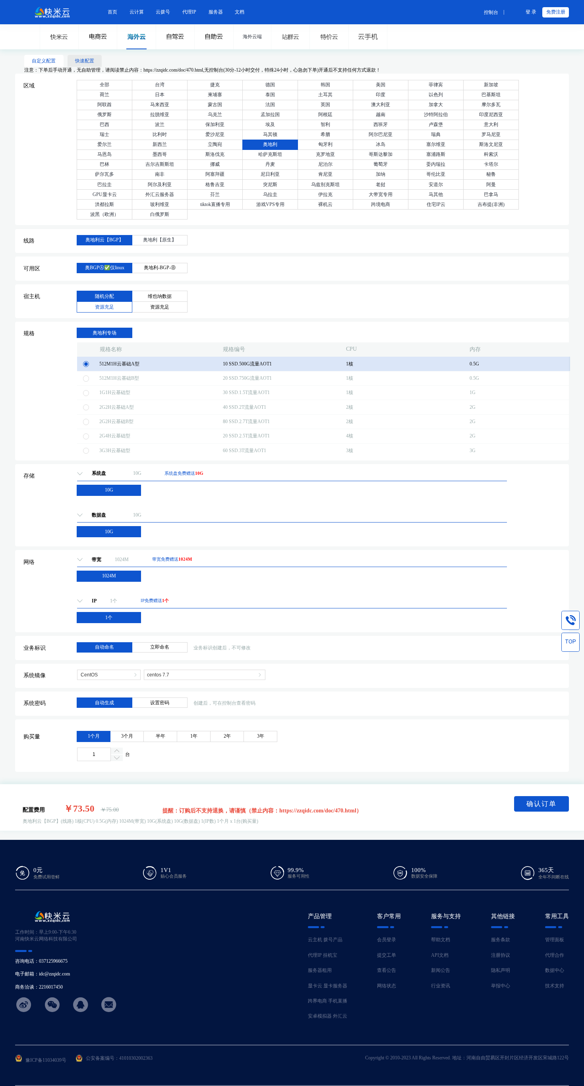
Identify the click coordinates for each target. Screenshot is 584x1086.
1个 (108, 617)
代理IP (315, 955)
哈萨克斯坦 (270, 154)
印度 (380, 94)
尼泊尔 (325, 164)
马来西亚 (159, 104)
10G (109, 490)
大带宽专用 (381, 194)
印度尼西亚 (491, 114)
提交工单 (386, 955)
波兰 (159, 124)
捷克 (215, 84)
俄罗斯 (104, 114)
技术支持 (554, 986)
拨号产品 (332, 939)
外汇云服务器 (159, 194)
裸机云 (325, 204)
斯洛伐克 (214, 154)
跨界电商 (317, 1001)
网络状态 (386, 986)
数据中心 (554, 970)
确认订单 (541, 804)
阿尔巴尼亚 (381, 134)
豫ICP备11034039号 (45, 1060)
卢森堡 (436, 124)
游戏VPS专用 (270, 204)
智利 (325, 124)
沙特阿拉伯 (436, 114)
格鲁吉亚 (214, 184)
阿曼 (491, 184)
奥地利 (270, 144)
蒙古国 (215, 104)
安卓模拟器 (320, 1016)
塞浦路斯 (435, 154)
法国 (270, 104)
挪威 (215, 164)
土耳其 (325, 94)
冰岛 (380, 144)
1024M (109, 576)
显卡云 (315, 986)
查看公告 (386, 970)
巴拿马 (491, 194)
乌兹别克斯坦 (325, 184)
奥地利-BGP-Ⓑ (160, 267)
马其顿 (270, 134)
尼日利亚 (270, 174)
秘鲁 (491, 174)
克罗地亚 (325, 154)
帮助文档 (440, 939)
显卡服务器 (335, 986)
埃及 (270, 124)
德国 (270, 84)
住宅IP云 (436, 204)
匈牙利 (325, 144)
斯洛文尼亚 (491, 144)
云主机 (315, 939)
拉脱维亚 (159, 114)
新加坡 (491, 84)
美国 (380, 84)
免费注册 (555, 12)
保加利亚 (214, 124)
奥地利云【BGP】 (104, 240)
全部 (104, 84)
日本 (159, 94)
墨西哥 (160, 154)
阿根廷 (325, 114)
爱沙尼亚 (214, 134)
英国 (325, 104)
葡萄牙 (380, 164)
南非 (159, 174)
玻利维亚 (159, 204)
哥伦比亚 (435, 174)
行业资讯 (440, 986)
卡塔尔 (491, 164)
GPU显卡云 (105, 194)
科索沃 (491, 154)
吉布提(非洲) (491, 204)
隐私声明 (500, 970)
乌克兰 (215, 114)
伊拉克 (325, 194)
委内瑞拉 (435, 164)
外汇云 (340, 1016)
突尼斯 (270, 184)
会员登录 (386, 939)
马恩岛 (104, 154)
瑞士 (104, 134)
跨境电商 (380, 204)
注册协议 (500, 955)
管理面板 (554, 939)
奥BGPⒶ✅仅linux (104, 267)
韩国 (325, 84)
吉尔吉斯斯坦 (159, 164)
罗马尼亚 (491, 134)
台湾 (159, 84)
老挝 (380, 184)
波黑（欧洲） (104, 214)
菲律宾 (436, 84)
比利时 (160, 134)
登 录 (531, 12)
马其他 (436, 194)
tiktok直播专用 (215, 204)
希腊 (325, 134)
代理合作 (554, 955)
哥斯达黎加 (381, 154)
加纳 (380, 174)
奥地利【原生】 (159, 240)
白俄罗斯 (159, 214)
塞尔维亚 (435, 144)
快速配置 (84, 61)
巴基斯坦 (491, 94)
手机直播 (337, 1001)
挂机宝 (330, 955)
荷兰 (104, 94)
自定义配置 (44, 61)
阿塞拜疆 (214, 174)
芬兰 (215, 194)
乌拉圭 (270, 194)
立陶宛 (215, 144)
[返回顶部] (570, 642)
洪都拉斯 (104, 204)
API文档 (440, 955)
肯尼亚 (325, 174)
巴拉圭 (104, 184)
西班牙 (380, 124)
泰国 (270, 94)
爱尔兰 (104, 144)
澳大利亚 (380, 104)
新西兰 (160, 144)
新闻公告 (440, 970)
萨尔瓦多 (104, 174)
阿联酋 (104, 104)
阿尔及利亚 (160, 184)
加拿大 (436, 104)
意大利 (491, 124)
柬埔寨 (215, 94)
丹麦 (270, 164)
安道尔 (436, 184)
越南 (380, 114)
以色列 (436, 94)
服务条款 (500, 939)
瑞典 (436, 134)
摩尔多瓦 (491, 104)
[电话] (570, 620)
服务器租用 (320, 970)
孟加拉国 (270, 114)
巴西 (104, 124)
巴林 (104, 164)
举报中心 (500, 986)
